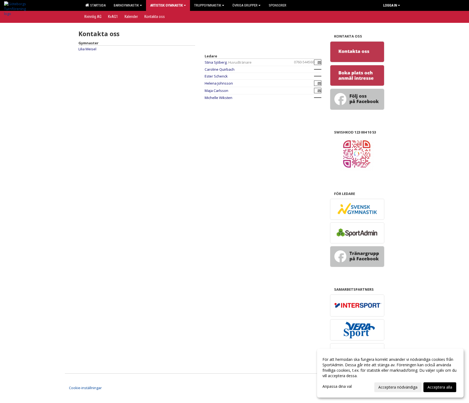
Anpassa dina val (337, 386)
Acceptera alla (439, 387)
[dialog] (390, 373)
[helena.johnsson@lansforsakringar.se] (319, 83)
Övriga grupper (245, 5)
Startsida (97, 5)
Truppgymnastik (207, 5)
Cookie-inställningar (85, 387)
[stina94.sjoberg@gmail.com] (319, 62)
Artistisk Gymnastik (166, 5)
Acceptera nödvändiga (397, 387)
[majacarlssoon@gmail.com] (319, 90)
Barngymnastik (126, 5)
